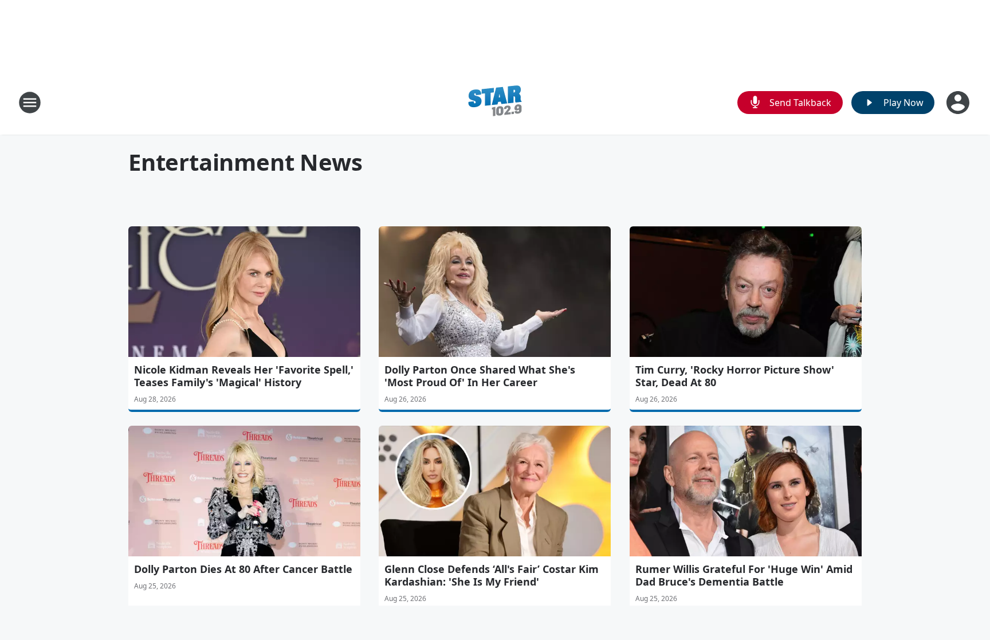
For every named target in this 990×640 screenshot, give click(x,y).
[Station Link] (495, 102)
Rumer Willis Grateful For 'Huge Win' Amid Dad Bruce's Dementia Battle (743, 575)
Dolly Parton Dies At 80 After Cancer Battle (243, 569)
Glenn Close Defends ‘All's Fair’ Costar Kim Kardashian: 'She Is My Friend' (491, 575)
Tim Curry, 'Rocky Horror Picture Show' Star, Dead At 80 (734, 375)
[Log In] (959, 102)
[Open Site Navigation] (29, 102)
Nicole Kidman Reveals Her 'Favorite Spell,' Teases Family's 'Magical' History (243, 375)
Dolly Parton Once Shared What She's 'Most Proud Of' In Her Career (479, 375)
